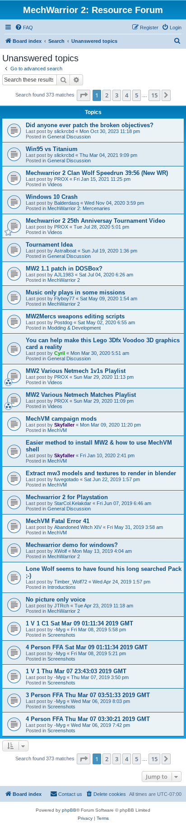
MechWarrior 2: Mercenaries (78, 208)
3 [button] (116, 95)
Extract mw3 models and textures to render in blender (101, 473)
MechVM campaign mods (61, 418)
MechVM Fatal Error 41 (57, 521)
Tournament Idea (49, 244)
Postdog (63, 322)
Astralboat (65, 250)
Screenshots (61, 635)
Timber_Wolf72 (70, 581)
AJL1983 (64, 274)
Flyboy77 (64, 298)
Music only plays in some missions (75, 292)
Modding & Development (74, 328)
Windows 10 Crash (52, 196)
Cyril (59, 353)
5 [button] (136, 95)
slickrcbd (64, 131)
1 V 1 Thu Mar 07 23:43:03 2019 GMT (76, 671)
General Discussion (69, 136)
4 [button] (126, 95)
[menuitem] (24, 27)
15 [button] (154, 95)
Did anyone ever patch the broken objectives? (89, 125)
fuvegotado (66, 479)
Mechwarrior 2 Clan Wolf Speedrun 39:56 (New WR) (97, 173)
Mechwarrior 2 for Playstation (67, 497)
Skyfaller (64, 424)
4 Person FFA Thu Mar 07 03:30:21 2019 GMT (88, 719)
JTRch (61, 605)
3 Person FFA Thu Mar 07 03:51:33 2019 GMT (88, 695)
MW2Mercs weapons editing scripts (75, 316)
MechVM (57, 430)
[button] (83, 95)
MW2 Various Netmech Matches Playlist (81, 394)
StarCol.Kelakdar (72, 503)
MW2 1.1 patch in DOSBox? (64, 268)
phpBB (69, 810)
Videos (54, 184)
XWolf (60, 551)
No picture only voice (55, 599)
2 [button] (106, 95)
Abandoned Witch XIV (78, 527)
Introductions (61, 587)
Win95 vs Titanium (52, 149)
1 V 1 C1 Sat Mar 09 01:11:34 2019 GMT (79, 623)
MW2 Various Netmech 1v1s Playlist (76, 371)
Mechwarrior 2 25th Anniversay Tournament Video (95, 220)
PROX (61, 179)
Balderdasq (66, 203)
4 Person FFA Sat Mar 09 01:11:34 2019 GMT (87, 647)
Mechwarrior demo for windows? (72, 545)
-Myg (59, 629)
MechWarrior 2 (63, 280)
